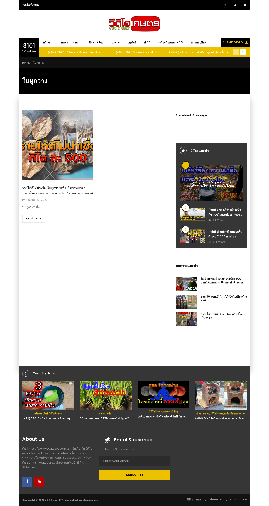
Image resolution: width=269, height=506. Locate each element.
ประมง (115, 42)
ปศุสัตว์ (131, 42)
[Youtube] (39, 482)
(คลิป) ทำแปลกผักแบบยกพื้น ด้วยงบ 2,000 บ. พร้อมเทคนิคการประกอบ (225, 236)
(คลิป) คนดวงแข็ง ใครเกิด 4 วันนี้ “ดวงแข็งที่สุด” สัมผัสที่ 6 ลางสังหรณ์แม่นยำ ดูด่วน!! (189, 416)
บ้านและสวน (202, 413)
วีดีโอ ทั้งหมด (31, 5)
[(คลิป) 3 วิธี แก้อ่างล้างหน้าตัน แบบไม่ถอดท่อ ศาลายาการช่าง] (192, 214)
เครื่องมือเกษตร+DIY (170, 42)
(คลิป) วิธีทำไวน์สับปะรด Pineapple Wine (74, 52)
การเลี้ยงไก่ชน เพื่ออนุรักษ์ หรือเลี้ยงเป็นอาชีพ (222, 316)
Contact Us (238, 499)
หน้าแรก (48, 42)
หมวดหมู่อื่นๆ (198, 42)
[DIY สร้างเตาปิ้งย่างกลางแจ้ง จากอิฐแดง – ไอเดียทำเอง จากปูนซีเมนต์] (221, 395)
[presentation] (236, 52)
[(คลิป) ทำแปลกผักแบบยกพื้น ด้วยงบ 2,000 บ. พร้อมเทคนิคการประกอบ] (192, 236)
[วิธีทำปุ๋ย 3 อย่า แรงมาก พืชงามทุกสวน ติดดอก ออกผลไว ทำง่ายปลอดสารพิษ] (48, 395)
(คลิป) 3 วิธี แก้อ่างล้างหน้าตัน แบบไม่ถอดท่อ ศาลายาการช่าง (224, 214)
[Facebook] (27, 482)
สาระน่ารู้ (168, 411)
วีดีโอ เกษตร (193, 499)
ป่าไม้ (147, 42)
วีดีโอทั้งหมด (220, 178)
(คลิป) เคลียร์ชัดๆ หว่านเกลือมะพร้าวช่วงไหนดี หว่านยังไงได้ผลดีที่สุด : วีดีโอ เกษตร (211, 186)
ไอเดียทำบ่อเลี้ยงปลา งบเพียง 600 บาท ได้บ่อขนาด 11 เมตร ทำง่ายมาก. (222, 280)
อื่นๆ (175, 411)
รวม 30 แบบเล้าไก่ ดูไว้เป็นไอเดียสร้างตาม (224, 298)
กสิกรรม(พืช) (95, 42)
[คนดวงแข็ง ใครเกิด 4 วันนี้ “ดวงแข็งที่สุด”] (163, 394)
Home (26, 63)
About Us (215, 499)
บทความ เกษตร (70, 42)
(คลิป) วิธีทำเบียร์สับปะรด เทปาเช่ (136, 52)
